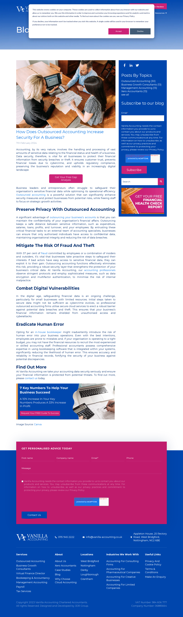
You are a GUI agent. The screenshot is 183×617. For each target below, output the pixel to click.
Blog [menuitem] (57, 574)
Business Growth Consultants (141, 84)
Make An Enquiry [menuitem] (155, 576)
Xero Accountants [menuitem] (65, 565)
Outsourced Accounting (138, 81)
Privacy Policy (156, 149)
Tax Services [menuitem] (23, 591)
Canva (38, 424)
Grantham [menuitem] (87, 579)
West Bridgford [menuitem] (90, 561)
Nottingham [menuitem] (88, 565)
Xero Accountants (134, 91)
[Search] (161, 181)
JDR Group (81, 605)
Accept (119, 31)
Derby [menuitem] (84, 570)
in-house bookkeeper (48, 332)
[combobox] (139, 181)
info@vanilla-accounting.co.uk (104, 537)
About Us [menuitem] (60, 561)
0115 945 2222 (66, 537)
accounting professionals (99, 270)
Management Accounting (139, 87)
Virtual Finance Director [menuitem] (30, 573)
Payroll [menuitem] (20, 586)
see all (125, 94)
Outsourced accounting (31, 194)
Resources (160, 13)
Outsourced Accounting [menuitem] (30, 561)
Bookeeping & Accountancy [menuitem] (33, 578)
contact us (31, 378)
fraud (44, 253)
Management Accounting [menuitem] (31, 582)
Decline (140, 31)
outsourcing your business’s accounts (73, 217)
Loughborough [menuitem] (90, 574)
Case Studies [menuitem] (62, 570)
